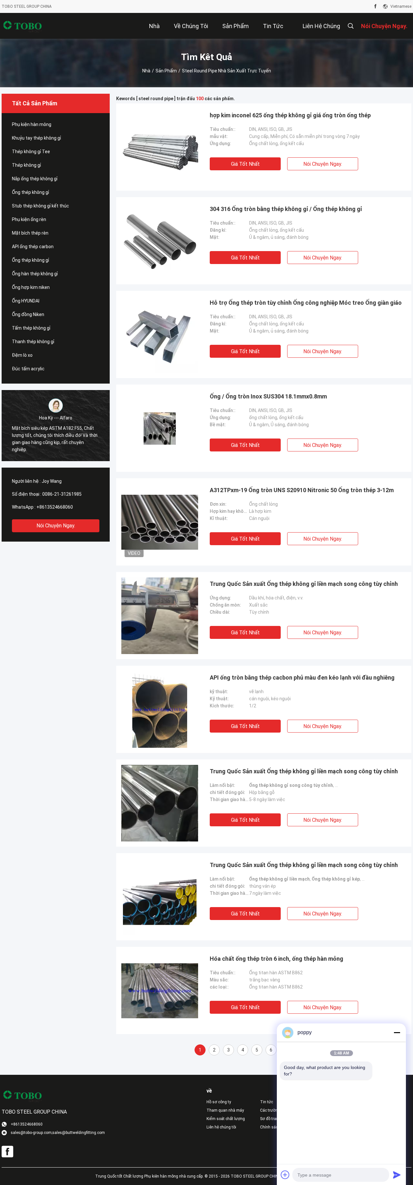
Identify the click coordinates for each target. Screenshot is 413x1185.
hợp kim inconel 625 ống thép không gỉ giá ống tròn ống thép (290, 115)
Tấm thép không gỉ (31, 328)
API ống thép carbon (33, 246)
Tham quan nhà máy (225, 1110)
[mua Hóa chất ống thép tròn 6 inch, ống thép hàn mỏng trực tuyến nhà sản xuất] (159, 990)
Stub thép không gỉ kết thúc (40, 205)
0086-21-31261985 (62, 494)
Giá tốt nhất (245, 164)
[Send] (397, 1175)
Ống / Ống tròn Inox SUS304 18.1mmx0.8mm (268, 396)
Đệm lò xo (22, 355)
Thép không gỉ (26, 165)
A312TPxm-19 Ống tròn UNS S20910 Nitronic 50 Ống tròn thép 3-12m (302, 490)
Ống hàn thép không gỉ (35, 273)
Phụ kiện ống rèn (29, 219)
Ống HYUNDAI (25, 300)
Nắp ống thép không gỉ (34, 178)
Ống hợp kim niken (31, 287)
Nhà (146, 70)
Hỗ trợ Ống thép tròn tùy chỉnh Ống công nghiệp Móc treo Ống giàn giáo (306, 302)
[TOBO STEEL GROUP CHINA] (23, 25)
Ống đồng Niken (28, 314)
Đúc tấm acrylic (28, 368)
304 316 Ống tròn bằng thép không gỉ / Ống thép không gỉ (286, 209)
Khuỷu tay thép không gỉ (36, 138)
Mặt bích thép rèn (30, 233)
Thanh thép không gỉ (33, 341)
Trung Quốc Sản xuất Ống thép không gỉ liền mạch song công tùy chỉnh (304, 583)
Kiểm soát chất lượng (225, 1118)
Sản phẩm (166, 70)
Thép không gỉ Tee (31, 151)
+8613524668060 (54, 507)
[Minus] (397, 1032)
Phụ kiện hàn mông (31, 124)
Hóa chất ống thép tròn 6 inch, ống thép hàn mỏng (276, 958)
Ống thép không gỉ (30, 192)
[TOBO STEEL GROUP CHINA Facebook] (375, 6)
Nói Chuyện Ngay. (55, 526)
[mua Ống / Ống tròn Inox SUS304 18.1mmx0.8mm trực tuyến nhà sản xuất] (160, 428)
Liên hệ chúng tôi (221, 1127)
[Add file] (285, 1175)
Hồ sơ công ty (218, 1102)
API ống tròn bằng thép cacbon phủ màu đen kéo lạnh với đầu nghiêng (302, 677)
